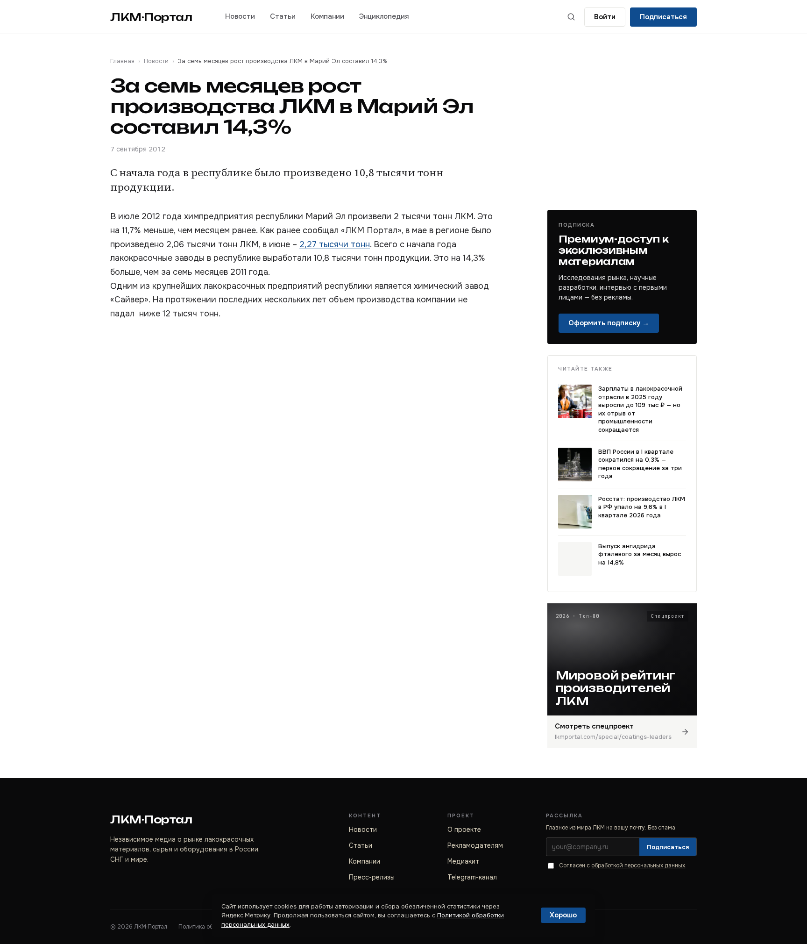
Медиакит (463, 861)
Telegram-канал (472, 877)
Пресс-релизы (372, 877)
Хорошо (563, 915)
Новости (240, 16)
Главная (122, 61)
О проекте (464, 829)
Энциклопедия (384, 16)
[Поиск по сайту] (571, 16)
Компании (327, 16)
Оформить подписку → (608, 323)
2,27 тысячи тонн (334, 244)
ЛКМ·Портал (151, 17)
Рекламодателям (475, 845)
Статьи (283, 16)
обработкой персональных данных (638, 865)
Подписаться (663, 16)
